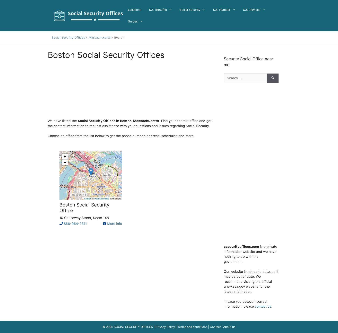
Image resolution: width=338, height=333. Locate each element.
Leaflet (87, 198)
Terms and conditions (192, 327)
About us (229, 327)
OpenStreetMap (101, 198)
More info (114, 224)
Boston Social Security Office (84, 207)
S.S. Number (221, 10)
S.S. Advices (251, 10)
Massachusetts (100, 37)
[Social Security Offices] (88, 15)
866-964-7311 (75, 224)
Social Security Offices (68, 37)
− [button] (65, 162)
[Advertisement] (130, 91)
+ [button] (65, 156)
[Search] (273, 78)
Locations (134, 10)
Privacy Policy (165, 327)
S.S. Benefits (158, 10)
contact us (263, 306)
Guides (133, 21)
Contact (215, 327)
